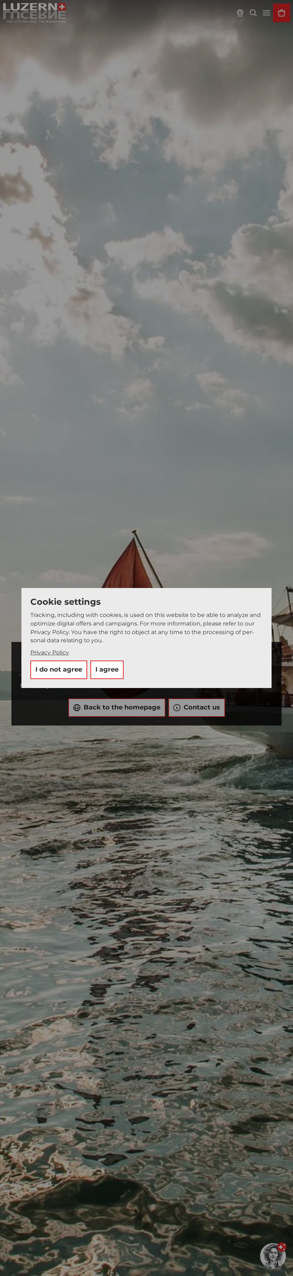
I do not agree (58, 669)
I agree (107, 669)
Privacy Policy (49, 652)
